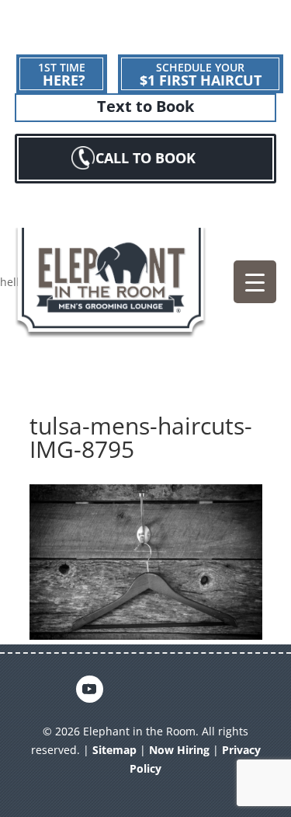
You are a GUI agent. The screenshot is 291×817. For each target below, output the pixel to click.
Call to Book (145, 157)
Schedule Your (201, 74)
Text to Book (145, 106)
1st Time (61, 74)
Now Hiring (179, 749)
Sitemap (114, 749)
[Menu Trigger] (255, 281)
